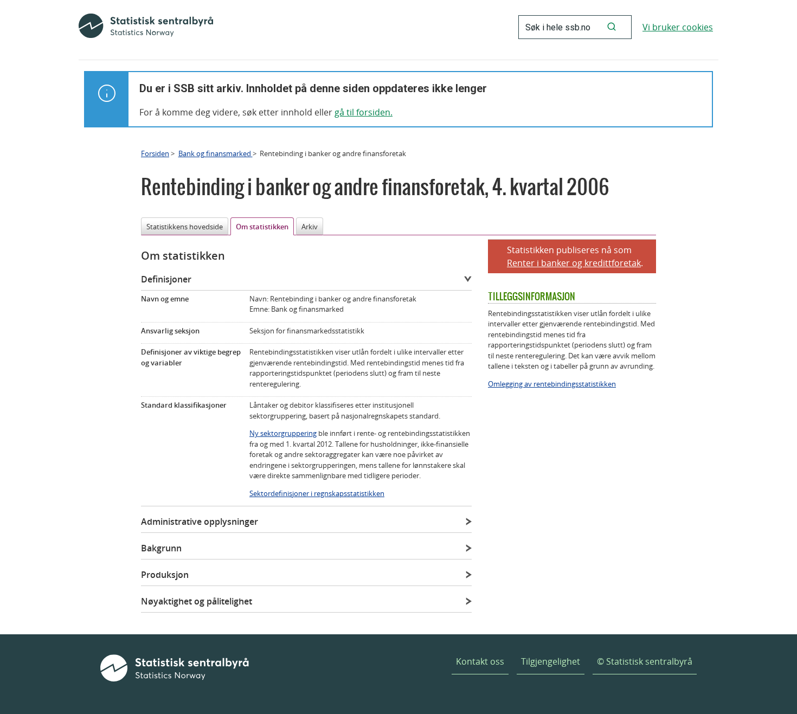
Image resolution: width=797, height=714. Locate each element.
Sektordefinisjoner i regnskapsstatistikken (316, 493)
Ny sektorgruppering (283, 433)
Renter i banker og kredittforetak (574, 263)
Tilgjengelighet (550, 661)
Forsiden (155, 153)
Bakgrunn (161, 548)
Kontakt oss (480, 661)
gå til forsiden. (364, 112)
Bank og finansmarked (215, 153)
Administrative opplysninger (199, 522)
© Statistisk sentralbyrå (644, 661)
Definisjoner (166, 279)
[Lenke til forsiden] (146, 27)
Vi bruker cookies (677, 27)
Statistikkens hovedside (184, 226)
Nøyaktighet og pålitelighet (196, 601)
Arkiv (309, 226)
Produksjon (165, 575)
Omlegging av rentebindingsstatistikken (552, 384)
